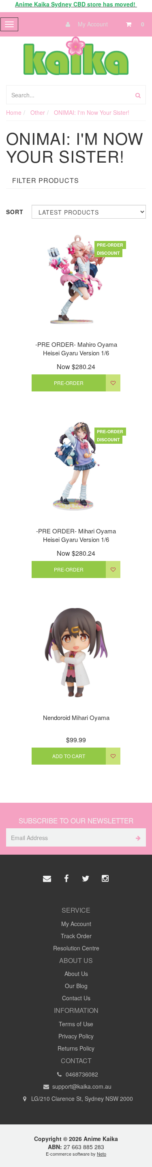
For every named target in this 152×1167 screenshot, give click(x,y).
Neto (101, 1153)
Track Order (76, 936)
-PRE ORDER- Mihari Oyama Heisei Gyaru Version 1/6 (76, 535)
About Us (76, 973)
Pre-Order (68, 382)
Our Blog (76, 986)
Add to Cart (68, 755)
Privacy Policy (76, 1036)
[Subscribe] (137, 837)
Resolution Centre (76, 948)
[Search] (138, 95)
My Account (92, 24)
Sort (15, 212)
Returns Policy (76, 1048)
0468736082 (81, 1074)
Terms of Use (76, 1024)
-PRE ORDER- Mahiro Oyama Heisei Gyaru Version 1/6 (76, 348)
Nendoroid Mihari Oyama (76, 717)
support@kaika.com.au (81, 1086)
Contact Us (76, 998)
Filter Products (45, 180)
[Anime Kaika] (76, 55)
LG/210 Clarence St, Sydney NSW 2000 (81, 1098)
